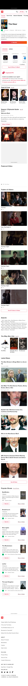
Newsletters (4, 642)
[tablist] (14, 49)
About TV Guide (5, 640)
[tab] (5, 49)
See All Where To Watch (14, 67)
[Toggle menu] (26, 11)
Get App (22, 11)
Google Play (10, 667)
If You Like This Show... (6, 625)
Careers (3, 645)
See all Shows (16, 488)
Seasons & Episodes (17, 15)
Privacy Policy (4, 654)
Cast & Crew (9, 15)
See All (12, 87)
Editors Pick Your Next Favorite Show (10, 633)
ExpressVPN (5, 78)
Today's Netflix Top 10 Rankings (8, 622)
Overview (3, 15)
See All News (14, 482)
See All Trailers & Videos (14, 310)
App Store (3, 667)
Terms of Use (4, 657)
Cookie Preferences (5, 660)
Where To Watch (6, 124)
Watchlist (14, 42)
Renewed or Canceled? (6, 630)
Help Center (4, 648)
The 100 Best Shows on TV (7, 627)
